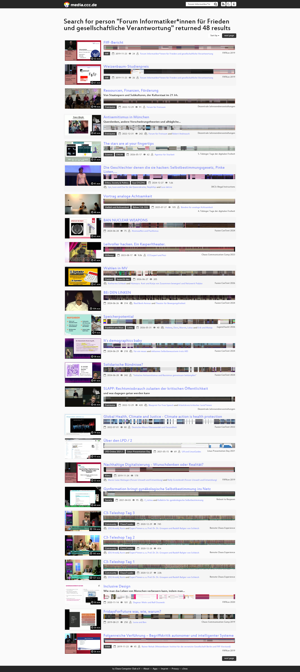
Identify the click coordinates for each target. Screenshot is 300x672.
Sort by (214, 35)
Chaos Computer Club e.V (127, 669)
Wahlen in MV (115, 268)
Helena (168, 328)
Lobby (130, 328)
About (146, 669)
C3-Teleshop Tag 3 (119, 513)
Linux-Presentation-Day (138, 452)
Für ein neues (140, 351)
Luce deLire (166, 187)
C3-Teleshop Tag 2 (119, 538)
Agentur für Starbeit (164, 155)
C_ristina (148, 500)
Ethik (107, 647)
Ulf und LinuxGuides (191, 452)
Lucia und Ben (139, 622)
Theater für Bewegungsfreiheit (170, 303)
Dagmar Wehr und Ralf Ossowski (149, 602)
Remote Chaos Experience (222, 528)
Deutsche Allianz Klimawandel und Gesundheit (154, 427)
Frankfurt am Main (114, 328)
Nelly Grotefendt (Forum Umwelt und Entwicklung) (192, 480)
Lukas (190, 328)
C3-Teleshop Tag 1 (119, 562)
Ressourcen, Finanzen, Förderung (131, 91)
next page (229, 35)
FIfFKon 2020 (228, 602)
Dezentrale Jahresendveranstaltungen (216, 106)
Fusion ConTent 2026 (225, 283)
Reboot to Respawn (225, 499)
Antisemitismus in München (126, 117)
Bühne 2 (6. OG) (140, 207)
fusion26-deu (123, 279)
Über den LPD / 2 (117, 441)
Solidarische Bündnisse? (123, 365)
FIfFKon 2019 (228, 53)
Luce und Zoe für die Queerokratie (129, 187)
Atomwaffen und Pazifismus (145, 231)
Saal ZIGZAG (138, 183)
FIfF (107, 54)
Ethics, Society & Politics (116, 183)
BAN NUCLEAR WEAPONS (125, 220)
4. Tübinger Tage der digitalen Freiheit (216, 211)
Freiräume (110, 107)
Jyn (109, 187)
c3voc (185, 669)
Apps (155, 669)
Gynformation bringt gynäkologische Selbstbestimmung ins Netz (157, 489)
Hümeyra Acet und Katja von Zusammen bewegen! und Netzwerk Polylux (166, 283)
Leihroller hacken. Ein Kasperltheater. (134, 244)
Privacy (175, 669)
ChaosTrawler (127, 524)
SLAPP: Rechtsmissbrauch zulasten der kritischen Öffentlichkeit (155, 389)
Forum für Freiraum (156, 107)
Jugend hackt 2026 (226, 327)
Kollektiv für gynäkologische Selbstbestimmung (180, 500)
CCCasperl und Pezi (156, 255)
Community (110, 524)
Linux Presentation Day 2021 (221, 451)
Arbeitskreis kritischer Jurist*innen (195, 405)
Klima (108, 476)
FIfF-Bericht (113, 43)
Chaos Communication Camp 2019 (218, 622)
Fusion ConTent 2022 (225, 427)
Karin (122, 528)
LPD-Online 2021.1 (114, 452)
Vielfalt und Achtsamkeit (117, 207)
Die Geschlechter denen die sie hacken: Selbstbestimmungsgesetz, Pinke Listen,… (164, 170)
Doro (175, 328)
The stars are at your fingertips (128, 144)
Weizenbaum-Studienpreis (126, 67)
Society (108, 500)
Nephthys (151, 187)
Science (108, 155)
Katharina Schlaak (117, 283)
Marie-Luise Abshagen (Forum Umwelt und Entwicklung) (135, 480)
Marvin (182, 328)
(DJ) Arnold (113, 528)
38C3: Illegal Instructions (223, 187)
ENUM (119, 155)
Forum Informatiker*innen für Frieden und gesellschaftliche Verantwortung (176, 54)
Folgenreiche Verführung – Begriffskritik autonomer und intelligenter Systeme (168, 636)
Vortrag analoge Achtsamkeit (127, 196)
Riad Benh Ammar (142, 303)
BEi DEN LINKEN (117, 293)
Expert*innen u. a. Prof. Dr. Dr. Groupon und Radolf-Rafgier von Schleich (164, 528)
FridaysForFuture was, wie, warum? (132, 612)
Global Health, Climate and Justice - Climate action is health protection (162, 417)
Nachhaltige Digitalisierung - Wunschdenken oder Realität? (153, 465)
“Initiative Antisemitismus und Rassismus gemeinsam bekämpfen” (164, 375)
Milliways (109, 255)
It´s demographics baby (122, 341)
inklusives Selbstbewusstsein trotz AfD (169, 351)
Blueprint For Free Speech (161, 405)
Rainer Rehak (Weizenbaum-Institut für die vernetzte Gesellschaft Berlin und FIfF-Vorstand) (186, 647)
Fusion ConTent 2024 (225, 231)
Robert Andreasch (181, 134)
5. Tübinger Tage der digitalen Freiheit (216, 154)
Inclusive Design (116, 587)
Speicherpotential (118, 317)
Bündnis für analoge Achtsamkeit (197, 207)
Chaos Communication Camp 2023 (218, 255)
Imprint (164, 669)
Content (109, 279)
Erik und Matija (205, 328)
